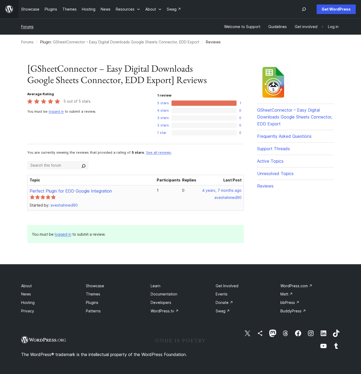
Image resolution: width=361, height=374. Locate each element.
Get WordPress (336, 9)
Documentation (164, 294)
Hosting (28, 302)
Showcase (95, 286)
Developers (161, 302)
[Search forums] (83, 165)
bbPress (289, 302)
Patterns (93, 311)
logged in (56, 111)
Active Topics (270, 161)
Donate (224, 302)
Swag (223, 311)
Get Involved (227, 286)
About (26, 286)
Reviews (265, 186)
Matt (286, 294)
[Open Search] (304, 9)
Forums (27, 26)
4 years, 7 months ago (222, 190)
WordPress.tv (165, 311)
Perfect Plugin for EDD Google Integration (71, 191)
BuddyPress (293, 311)
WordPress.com (296, 286)
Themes (93, 294)
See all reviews (158, 152)
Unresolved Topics (275, 173)
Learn (155, 286)
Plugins (92, 302)
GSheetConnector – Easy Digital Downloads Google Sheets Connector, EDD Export (126, 42)
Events (222, 294)
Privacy (27, 311)
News (26, 294)
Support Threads (273, 148)
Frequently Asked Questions (284, 136)
